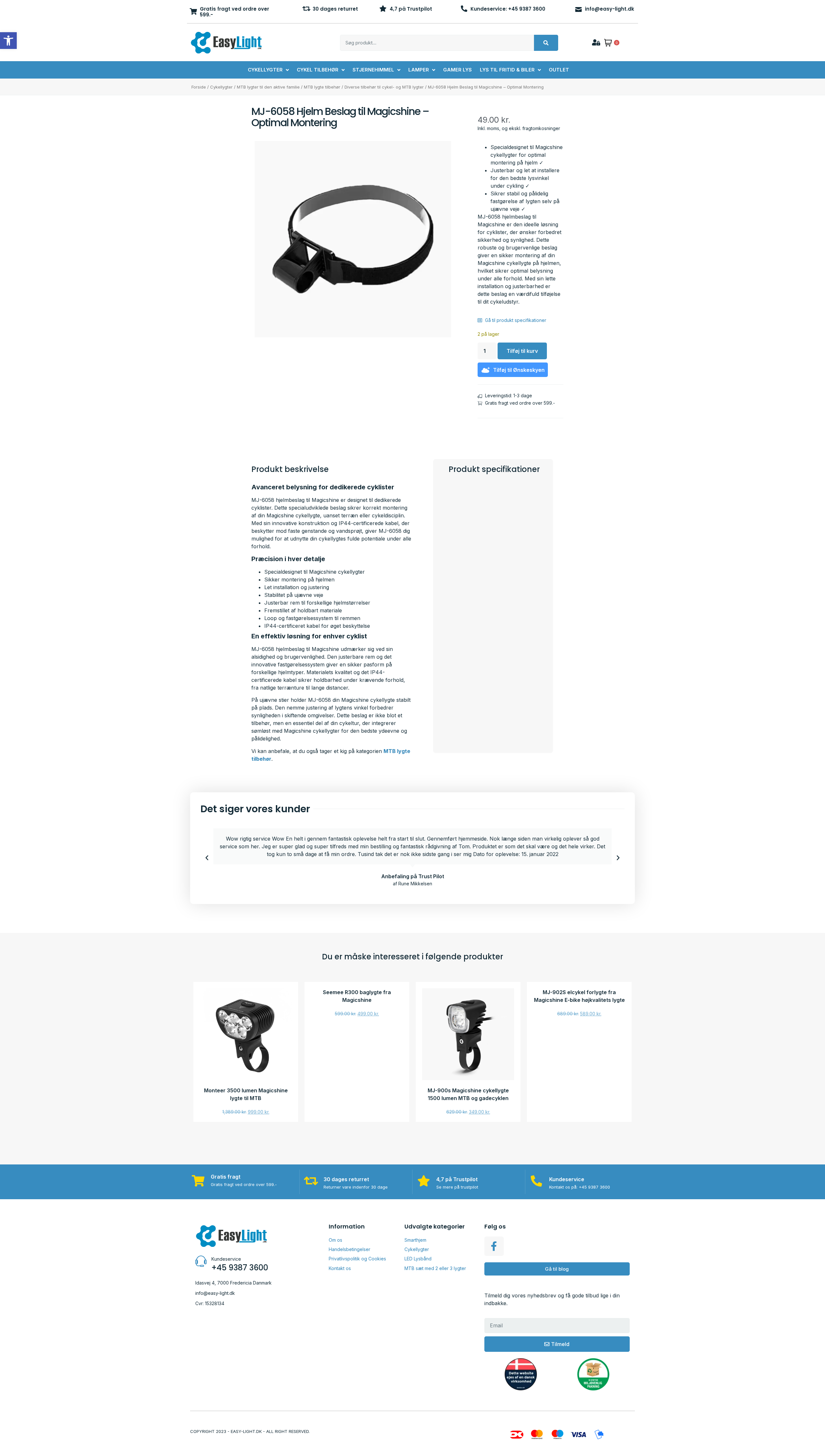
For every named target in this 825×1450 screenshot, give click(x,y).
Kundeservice (566, 1179)
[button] (207, 858)
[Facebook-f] (494, 1246)
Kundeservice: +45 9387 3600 (508, 8)
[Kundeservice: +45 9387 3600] (464, 8)
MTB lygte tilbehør (322, 86)
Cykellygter (221, 86)
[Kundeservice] (536, 1181)
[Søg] (546, 43)
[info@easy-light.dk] (578, 8)
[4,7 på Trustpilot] (383, 8)
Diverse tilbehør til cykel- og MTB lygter (384, 86)
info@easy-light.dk (609, 8)
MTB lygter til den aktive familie (268, 86)
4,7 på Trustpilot (411, 8)
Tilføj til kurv (522, 351)
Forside (198, 86)
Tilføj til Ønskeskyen (519, 370)
